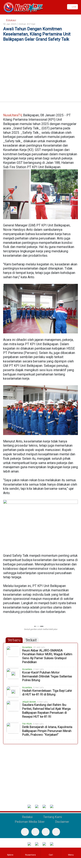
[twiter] (46, 832)
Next (76, 626)
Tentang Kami (52, 817)
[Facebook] (25, 832)
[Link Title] (1, 6)
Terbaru (14, 640)
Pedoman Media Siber (29, 822)
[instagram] (56, 832)
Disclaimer (61, 822)
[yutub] (35, 832)
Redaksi (27, 817)
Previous (5, 626)
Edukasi (10, 20)
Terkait (31, 640)
